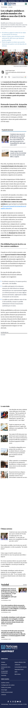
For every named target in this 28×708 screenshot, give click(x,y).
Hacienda (3, 675)
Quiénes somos (5, 682)
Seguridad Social (19, 669)
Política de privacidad (7, 692)
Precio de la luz (11, 1)
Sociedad (3, 334)
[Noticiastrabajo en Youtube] (18, 701)
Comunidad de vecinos (21, 667)
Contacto (3, 694)
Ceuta (17, 1)
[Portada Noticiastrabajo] (14, 647)
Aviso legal (4, 690)
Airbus (21, 1)
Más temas (18, 674)
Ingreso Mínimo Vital (20, 662)
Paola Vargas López (10, 70)
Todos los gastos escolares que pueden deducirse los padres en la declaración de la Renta (14, 44)
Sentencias (4, 664)
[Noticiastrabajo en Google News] (20, 701)
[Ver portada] (10, 3)
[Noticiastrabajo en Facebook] (8, 701)
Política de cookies (6, 687)
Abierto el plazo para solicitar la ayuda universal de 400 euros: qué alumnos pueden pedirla (13, 38)
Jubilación (17, 664)
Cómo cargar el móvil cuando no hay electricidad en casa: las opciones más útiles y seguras (18, 153)
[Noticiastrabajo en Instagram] (13, 701)
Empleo (3, 662)
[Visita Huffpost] (26, 4)
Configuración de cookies (7, 685)
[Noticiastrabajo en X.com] (10, 701)
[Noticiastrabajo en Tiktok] (15, 701)
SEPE (16, 672)
